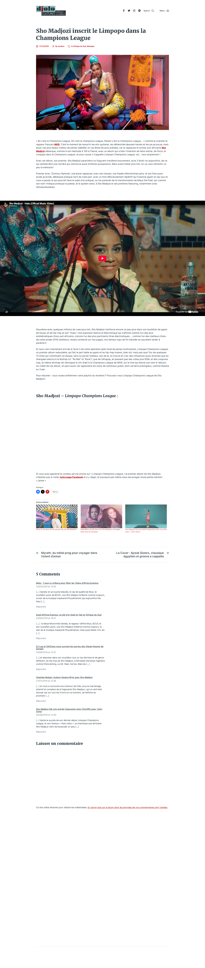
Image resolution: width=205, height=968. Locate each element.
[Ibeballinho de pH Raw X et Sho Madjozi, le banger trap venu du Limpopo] (102, 516)
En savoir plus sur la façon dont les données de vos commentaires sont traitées (127, 807)
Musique (90, 46)
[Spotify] (139, 11)
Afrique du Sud (79, 46)
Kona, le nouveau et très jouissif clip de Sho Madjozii (56, 529)
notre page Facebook (71, 477)
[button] (149, 10)
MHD (57, 144)
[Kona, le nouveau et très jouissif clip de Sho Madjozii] (57, 516)
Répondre (41, 606)
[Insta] (134, 11)
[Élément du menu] (123, 11)
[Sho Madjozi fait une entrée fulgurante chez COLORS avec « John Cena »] (146, 516)
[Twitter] (129, 11)
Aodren (61, 46)
